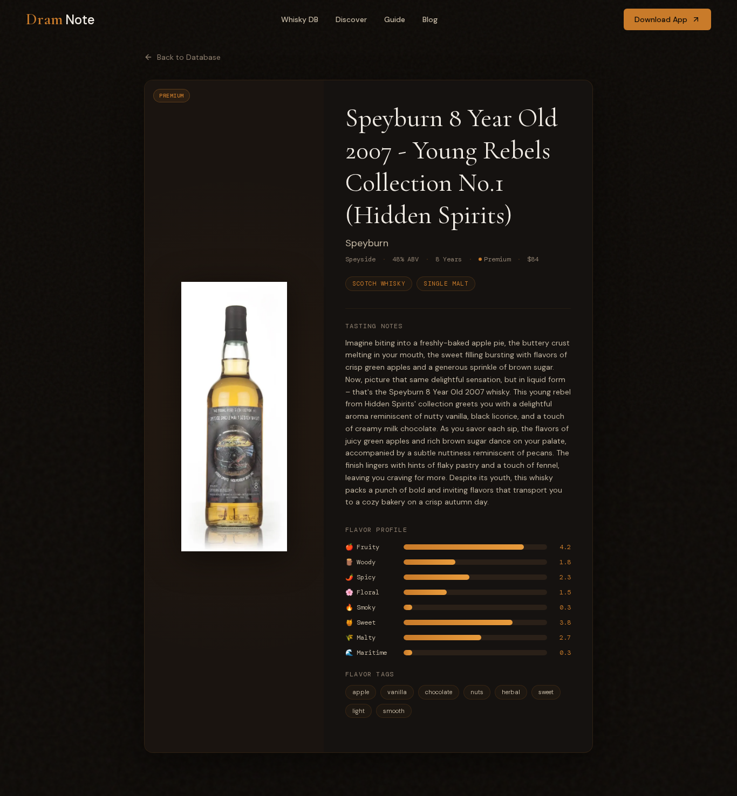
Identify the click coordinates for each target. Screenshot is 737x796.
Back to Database (189, 57)
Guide (394, 19)
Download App (660, 19)
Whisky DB (299, 19)
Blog (430, 19)
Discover (351, 19)
